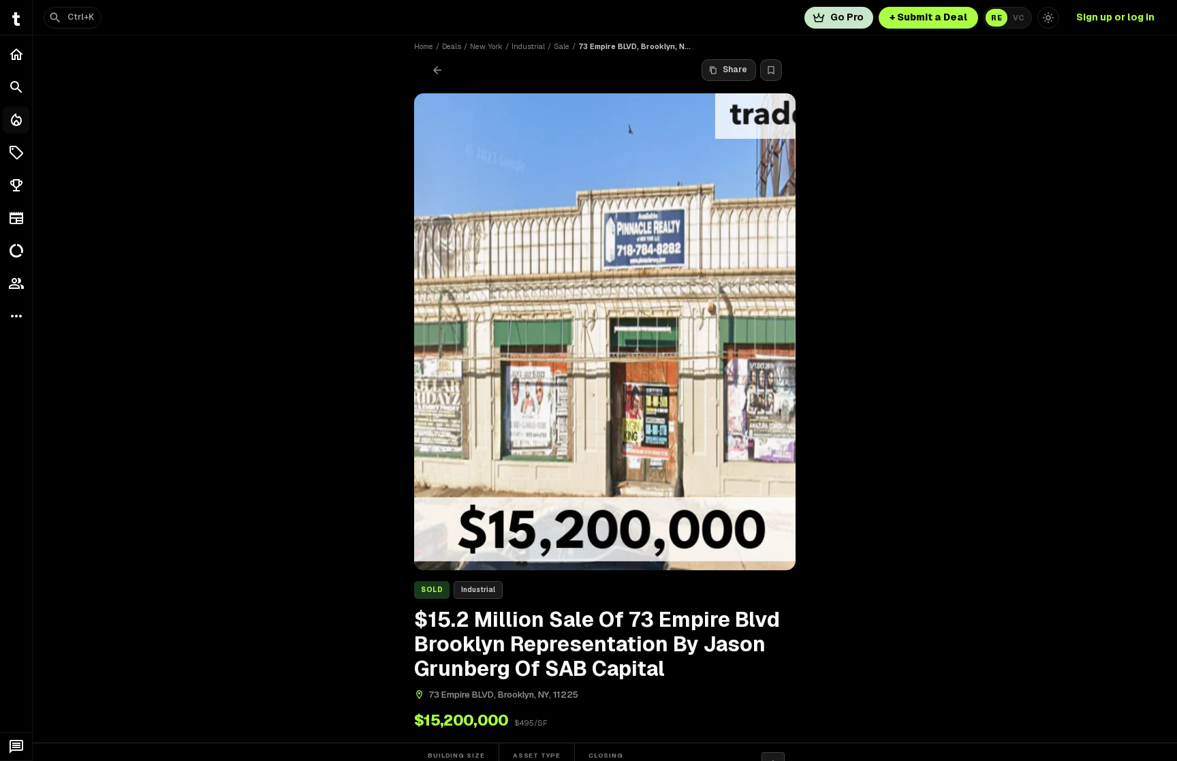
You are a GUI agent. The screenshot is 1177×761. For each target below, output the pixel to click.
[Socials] (16, 283)
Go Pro (847, 17)
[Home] (16, 54)
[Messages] (16, 746)
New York (486, 46)
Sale (561, 46)
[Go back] (437, 70)
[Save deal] (771, 70)
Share (735, 69)
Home (423, 46)
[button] (16, 152)
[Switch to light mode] (1048, 18)
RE (996, 17)
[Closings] (16, 120)
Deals (451, 46)
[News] (16, 218)
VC (1018, 17)
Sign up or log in (1115, 17)
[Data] (16, 250)
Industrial (528, 46)
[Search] (16, 87)
